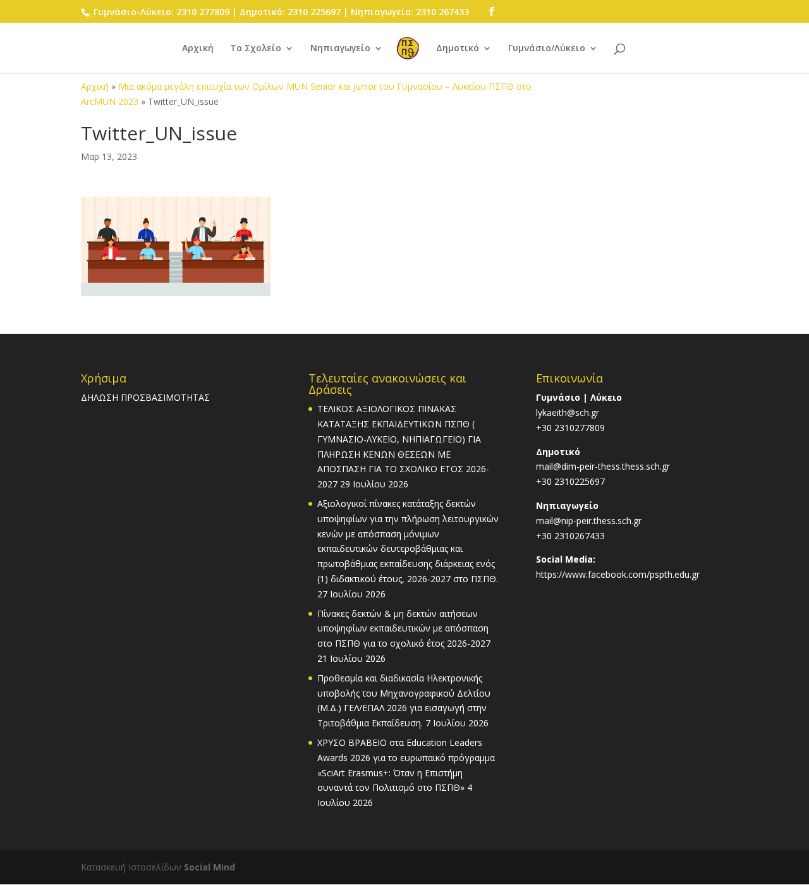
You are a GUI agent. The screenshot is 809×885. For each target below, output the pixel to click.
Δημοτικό (457, 49)
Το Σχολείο (255, 49)
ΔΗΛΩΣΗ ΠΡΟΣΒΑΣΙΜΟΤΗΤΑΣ (145, 397)
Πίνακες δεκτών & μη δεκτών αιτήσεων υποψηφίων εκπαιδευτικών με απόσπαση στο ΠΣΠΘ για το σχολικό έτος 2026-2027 (403, 628)
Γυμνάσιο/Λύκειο (546, 49)
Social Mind (209, 867)
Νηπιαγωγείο (340, 49)
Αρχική (198, 49)
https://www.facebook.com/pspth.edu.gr (618, 574)
